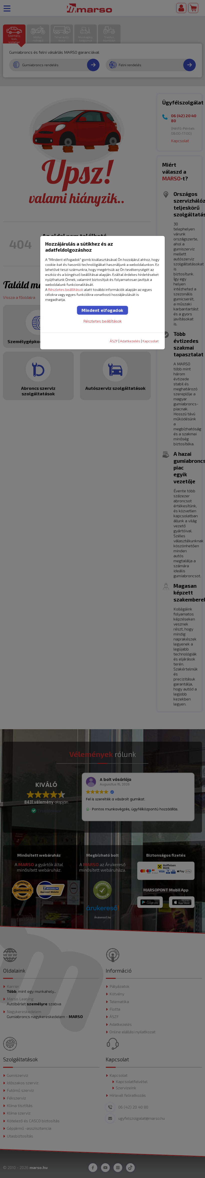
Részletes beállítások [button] (65, 289)
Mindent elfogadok (103, 310)
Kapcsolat (150, 341)
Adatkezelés (130, 341)
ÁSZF (114, 341)
